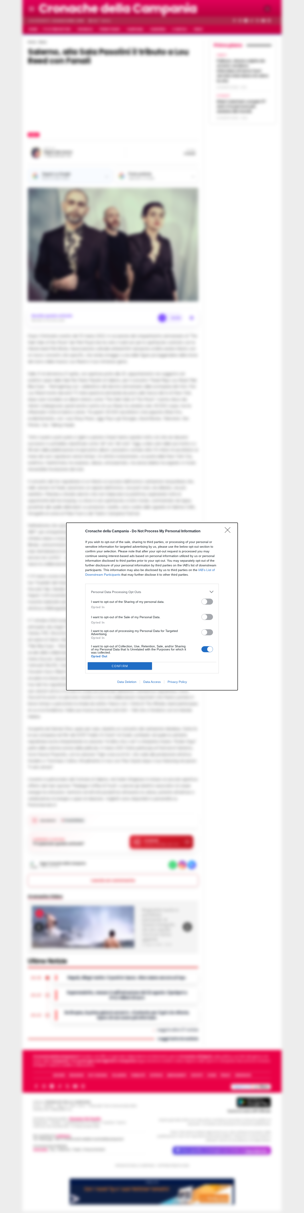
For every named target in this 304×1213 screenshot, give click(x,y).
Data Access (152, 682)
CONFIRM (120, 666)
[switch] (207, 602)
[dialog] (152, 606)
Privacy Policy (177, 682)
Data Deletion (126, 682)
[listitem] (152, 591)
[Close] (229, 531)
